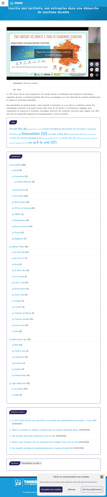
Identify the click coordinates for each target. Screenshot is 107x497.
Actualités (31, 129)
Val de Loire (68, 138)
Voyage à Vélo (21, 143)
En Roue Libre (20, 270)
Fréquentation (20, 375)
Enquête (18, 369)
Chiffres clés (19, 351)
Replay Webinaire (24, 182)
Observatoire (19, 202)
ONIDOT (17, 214)
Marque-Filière (18, 246)
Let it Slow (19, 276)
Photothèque (20, 220)
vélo (32, 142)
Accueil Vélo (17, 128)
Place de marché (21, 138)
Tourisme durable (21, 319)
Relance (36, 138)
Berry (16, 264)
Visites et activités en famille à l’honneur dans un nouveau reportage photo (45, 430)
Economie (18, 363)
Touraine (18, 307)
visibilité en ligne (83, 138)
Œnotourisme (20, 289)
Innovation (34, 133)
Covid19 (47, 129)
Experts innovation (64, 129)
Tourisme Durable (48, 138)
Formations (19, 176)
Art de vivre (19, 258)
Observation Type (19, 339)
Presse (17, 232)
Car (39, 129)
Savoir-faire (19, 295)
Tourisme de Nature (22, 313)
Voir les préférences (92, 489)
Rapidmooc (19, 238)
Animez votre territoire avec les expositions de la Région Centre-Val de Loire (45, 442)
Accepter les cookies (51, 489)
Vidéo (16, 395)
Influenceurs (19, 190)
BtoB (16, 170)
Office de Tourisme (22, 208)
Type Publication (19, 383)
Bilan (16, 345)
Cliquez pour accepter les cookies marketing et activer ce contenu (53, 53)
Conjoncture (19, 357)
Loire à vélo (19, 282)
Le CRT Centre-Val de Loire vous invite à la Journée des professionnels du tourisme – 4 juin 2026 (54, 420)
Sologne (17, 301)
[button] (101, 477)
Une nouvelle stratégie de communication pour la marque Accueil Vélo (42, 448)
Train (59, 138)
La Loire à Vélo (57, 134)
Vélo (16, 331)
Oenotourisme (75, 134)
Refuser (72, 489)
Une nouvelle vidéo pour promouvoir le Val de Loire (33, 436)
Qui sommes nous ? (30, 492)
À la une (47, 142)
